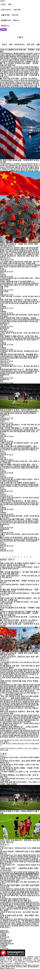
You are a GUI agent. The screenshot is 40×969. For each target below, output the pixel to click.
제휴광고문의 (4, 932)
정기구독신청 (4, 937)
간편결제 (3, 935)
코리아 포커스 (6, 9)
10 (30, 557)
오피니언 (15, 15)
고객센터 (3, 947)
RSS (7, 948)
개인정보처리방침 (6, 940)
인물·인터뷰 (5, 15)
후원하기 (3, 30)
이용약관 (3, 938)
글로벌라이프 (6, 20)
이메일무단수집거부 (7, 943)
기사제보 (3, 934)
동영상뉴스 (5, 25)
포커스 (3, 4)
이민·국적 (16, 9)
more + (3, 756)
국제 (9, 4)
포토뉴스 (16, 20)
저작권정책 (4, 945)
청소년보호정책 (5, 942)
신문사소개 (4, 930)
